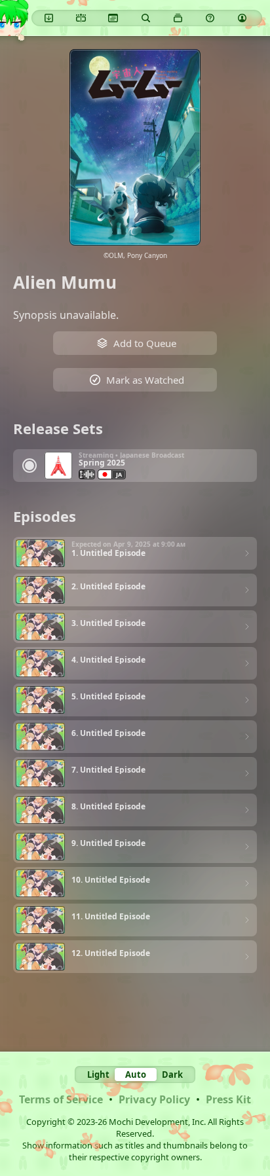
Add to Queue (144, 343)
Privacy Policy (154, 1099)
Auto (135, 1074)
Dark (172, 1074)
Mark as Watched (145, 379)
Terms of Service (61, 1099)
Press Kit (228, 1099)
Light (98, 1074)
